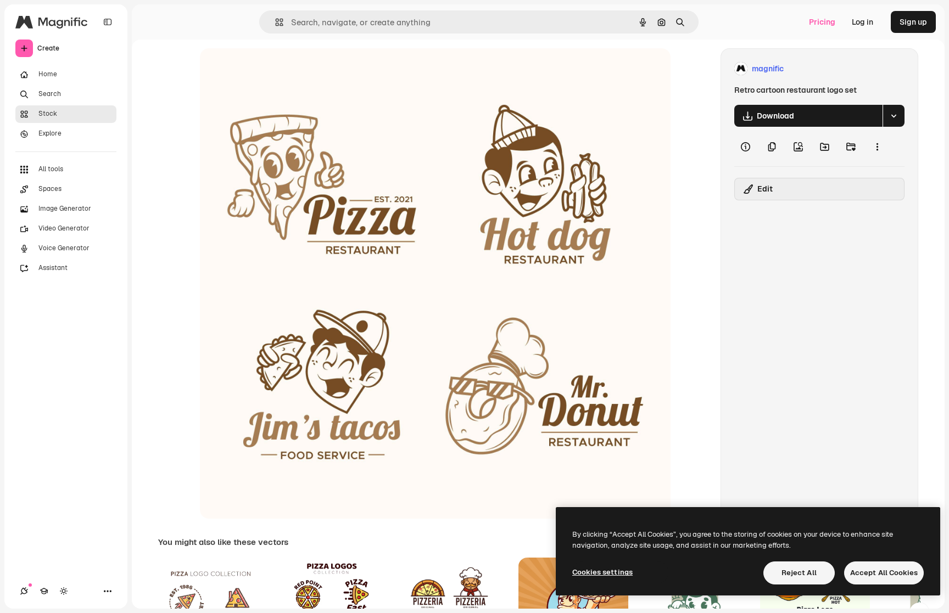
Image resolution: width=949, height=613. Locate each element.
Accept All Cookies (884, 572)
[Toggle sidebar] (107, 22)
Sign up (913, 22)
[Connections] (24, 591)
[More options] (877, 147)
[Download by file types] (894, 116)
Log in (862, 22)
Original (270, 69)
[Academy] (44, 591)
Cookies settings (602, 572)
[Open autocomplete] (275, 22)
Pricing (822, 22)
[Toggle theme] (63, 591)
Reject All (799, 572)
